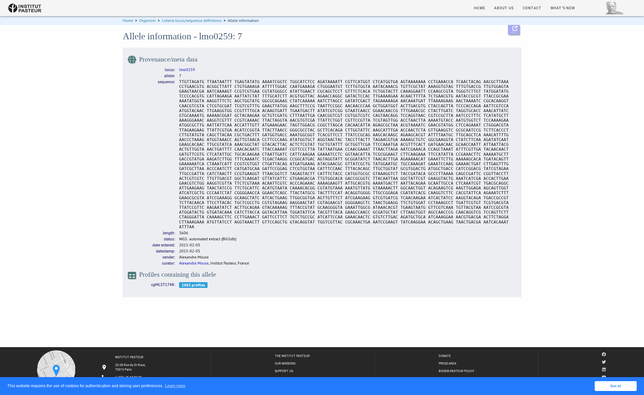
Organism (147, 20)
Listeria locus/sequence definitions (192, 20)
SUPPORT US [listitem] (284, 371)
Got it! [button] (615, 386)
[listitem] (124, 367)
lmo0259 (187, 69)
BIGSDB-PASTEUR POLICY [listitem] (456, 371)
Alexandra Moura (194, 263)
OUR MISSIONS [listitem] (285, 363)
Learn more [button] (175, 386)
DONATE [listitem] (445, 356)
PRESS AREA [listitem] (447, 363)
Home (128, 20)
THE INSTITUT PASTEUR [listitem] (292, 356)
